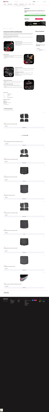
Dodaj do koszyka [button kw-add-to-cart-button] (24, 127)
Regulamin (26, 302)
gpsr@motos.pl (5, 103)
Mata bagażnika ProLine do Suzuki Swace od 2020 (40, 45)
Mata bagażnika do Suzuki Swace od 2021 (9, 195)
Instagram (33, 1)
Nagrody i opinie (26, 305)
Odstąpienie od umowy (27, 303)
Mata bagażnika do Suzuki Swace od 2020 (9, 266)
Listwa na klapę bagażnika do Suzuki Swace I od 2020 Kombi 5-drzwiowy (13, 141)
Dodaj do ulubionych (44, 13)
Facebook (32, 300)
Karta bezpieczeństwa (6, 104)
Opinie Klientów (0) (11, 28)
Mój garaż (19, 300)
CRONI (4, 140)
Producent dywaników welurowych (28, 300)
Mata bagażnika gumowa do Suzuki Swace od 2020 (10, 230)
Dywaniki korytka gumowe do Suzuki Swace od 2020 (11, 159)
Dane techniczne (6, 28)
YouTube (35, 300)
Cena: (36, 48)
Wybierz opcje (24, 252)
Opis (3, 28)
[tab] (4, 28)
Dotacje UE (26, 304)
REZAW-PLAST (5, 229)
